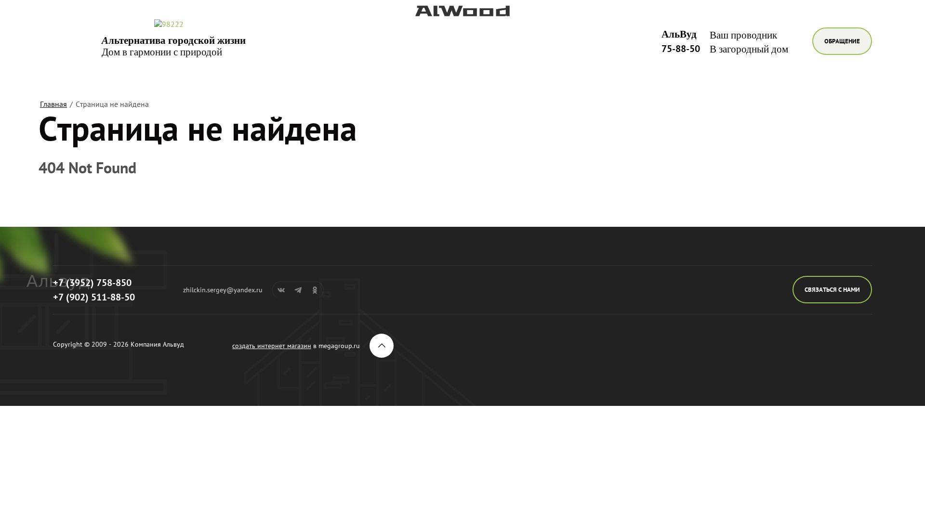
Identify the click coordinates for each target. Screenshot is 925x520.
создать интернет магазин (271, 345)
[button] (842, 41)
